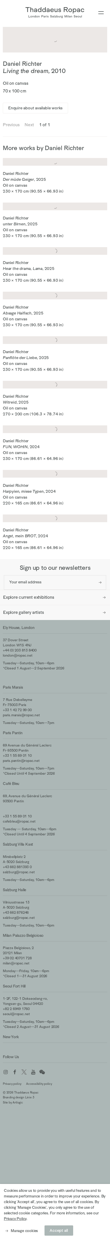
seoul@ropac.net (16, 1014)
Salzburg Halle (14, 890)
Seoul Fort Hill (14, 986)
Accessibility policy (39, 1084)
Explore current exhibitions (28, 597)
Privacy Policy (15, 1218)
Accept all (59, 1230)
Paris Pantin (13, 733)
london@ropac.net (17, 655)
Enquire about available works (35, 108)
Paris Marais (13, 687)
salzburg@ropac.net (19, 872)
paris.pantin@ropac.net (21, 761)
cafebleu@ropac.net (19, 821)
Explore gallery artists (23, 612)
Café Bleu (11, 783)
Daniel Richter (22, 63)
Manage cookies (24, 1230)
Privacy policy (12, 1084)
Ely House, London (19, 627)
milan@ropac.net (16, 963)
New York (11, 1037)
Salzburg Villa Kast (18, 844)
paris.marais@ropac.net (21, 715)
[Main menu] (101, 12)
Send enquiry (100, 582)
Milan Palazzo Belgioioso (23, 935)
